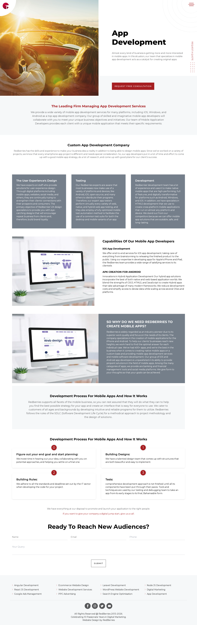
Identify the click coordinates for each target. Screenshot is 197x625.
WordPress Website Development (121, 589)
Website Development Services (75, 589)
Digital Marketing (156, 589)
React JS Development (26, 589)
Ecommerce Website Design (73, 585)
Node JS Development (159, 585)
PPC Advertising (67, 594)
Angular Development (26, 585)
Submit (98, 563)
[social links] (88, 606)
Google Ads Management (28, 594)
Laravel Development (114, 585)
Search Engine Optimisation (117, 594)
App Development (157, 594)
